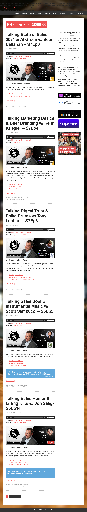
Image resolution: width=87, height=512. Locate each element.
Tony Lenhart (21, 199)
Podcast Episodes (18, 105)
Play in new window (17, 56)
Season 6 (26, 385)
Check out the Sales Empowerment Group (21, 279)
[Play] (8, 53)
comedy (15, 486)
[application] (30, 53)
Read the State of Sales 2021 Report (20, 96)
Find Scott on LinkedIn (16, 361)
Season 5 (26, 484)
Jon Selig (20, 486)
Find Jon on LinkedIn (15, 460)
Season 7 (26, 105)
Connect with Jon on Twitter (17, 462)
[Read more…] (10, 101)
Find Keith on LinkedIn (16, 184)
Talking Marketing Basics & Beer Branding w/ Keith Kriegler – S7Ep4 (30, 123)
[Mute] (48, 53)
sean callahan (21, 106)
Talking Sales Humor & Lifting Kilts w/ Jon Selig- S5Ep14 (30, 403)
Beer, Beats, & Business (26, 24)
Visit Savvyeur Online (15, 187)
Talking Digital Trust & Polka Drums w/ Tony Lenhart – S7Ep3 (27, 215)
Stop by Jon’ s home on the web (18, 465)
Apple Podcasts (17, 58)
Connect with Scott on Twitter (18, 365)
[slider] (51, 53)
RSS (24, 58)
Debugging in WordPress (10, 8)
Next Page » (16, 497)
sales (15, 106)
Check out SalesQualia (16, 363)
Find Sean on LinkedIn (16, 94)
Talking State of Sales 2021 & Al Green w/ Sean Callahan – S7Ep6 (29, 39)
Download (27, 56)
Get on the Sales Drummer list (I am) (20, 277)
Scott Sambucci (21, 386)
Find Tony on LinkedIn (16, 275)
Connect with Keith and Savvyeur (19, 189)
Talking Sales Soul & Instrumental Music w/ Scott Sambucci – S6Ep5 (29, 306)
